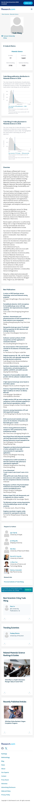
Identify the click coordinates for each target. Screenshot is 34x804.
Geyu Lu (12, 606)
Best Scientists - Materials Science (10, 14)
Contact (3, 776)
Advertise (4, 784)
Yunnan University (9, 36)
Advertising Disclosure (8, 787)
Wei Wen (13, 549)
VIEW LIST (28, 3)
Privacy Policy (5, 795)
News (3, 765)
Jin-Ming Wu (14, 541)
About (3, 769)
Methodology (5, 757)
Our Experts (5, 772)
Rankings (4, 754)
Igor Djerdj (13, 533)
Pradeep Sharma (14, 633)
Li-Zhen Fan (13, 562)
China (5, 38)
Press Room (5, 780)
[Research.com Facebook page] (2, 748)
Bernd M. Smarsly (15, 556)
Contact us (28, 589)
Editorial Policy (6, 791)
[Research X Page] (6, 748)
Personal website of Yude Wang (14, 582)
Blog (2, 761)
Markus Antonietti (16, 570)
